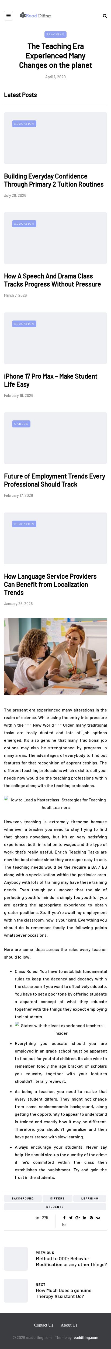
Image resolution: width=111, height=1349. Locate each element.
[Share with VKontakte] (98, 1217)
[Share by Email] (64, 1224)
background (23, 1198)
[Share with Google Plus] (77, 1217)
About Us (69, 1325)
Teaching (55, 34)
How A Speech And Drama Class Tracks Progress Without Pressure (52, 280)
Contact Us (43, 1325)
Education (24, 123)
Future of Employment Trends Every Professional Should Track (54, 480)
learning (89, 1198)
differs (57, 1198)
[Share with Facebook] (64, 1217)
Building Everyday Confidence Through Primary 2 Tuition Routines (54, 180)
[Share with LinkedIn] (84, 1217)
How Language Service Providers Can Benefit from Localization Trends (50, 584)
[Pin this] (91, 1217)
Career (21, 423)
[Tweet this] (71, 1217)
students (55, 1206)
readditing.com (85, 1337)
